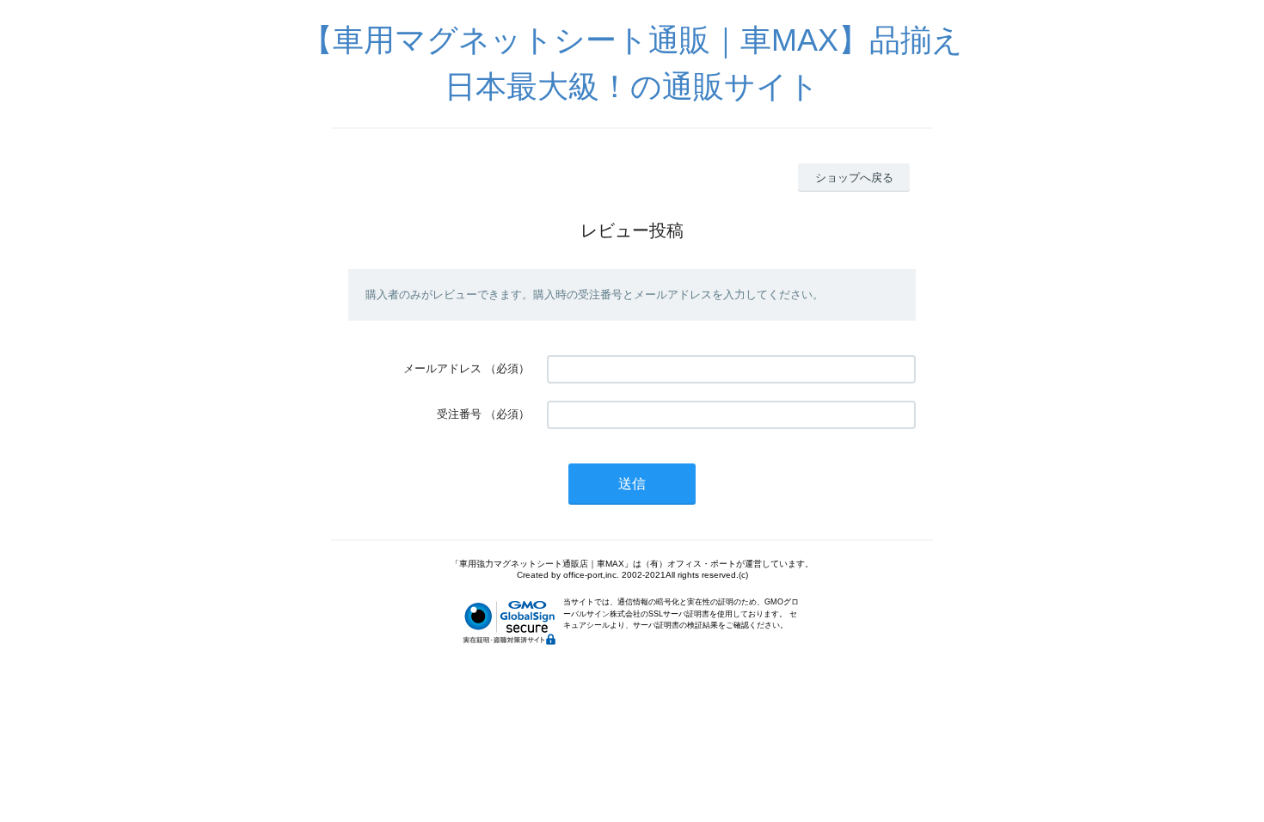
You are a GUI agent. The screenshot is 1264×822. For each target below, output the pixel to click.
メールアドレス (442, 368)
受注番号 (459, 414)
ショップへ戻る (854, 177)
